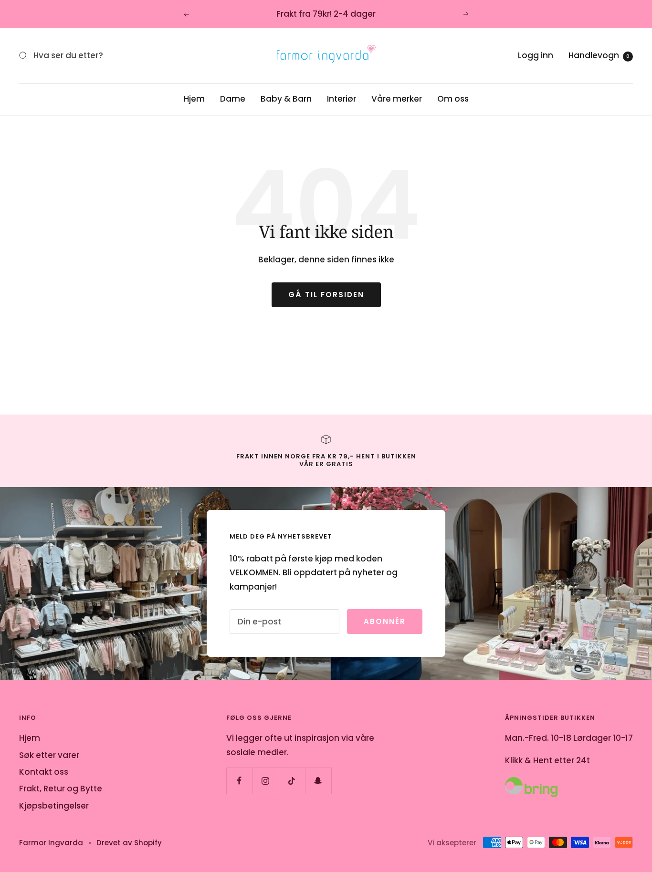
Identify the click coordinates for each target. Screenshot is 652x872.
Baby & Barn (286, 98)
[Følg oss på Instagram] (265, 781)
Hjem (194, 98)
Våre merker (396, 98)
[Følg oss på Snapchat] (318, 781)
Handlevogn (599, 55)
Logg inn (535, 55)
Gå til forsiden (326, 295)
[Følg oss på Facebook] (239, 781)
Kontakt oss (43, 772)
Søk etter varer (49, 755)
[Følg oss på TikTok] (292, 781)
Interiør (341, 98)
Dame (232, 98)
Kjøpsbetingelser (54, 805)
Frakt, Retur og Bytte (60, 788)
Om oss (453, 98)
